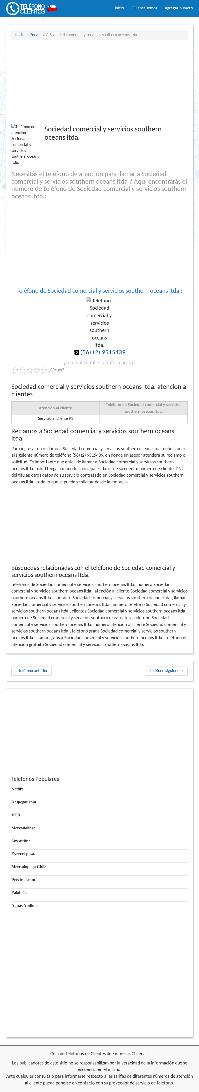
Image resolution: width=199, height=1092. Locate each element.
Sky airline (20, 841)
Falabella (19, 892)
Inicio (119, 8)
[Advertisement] (99, 81)
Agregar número (179, 8)
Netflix (17, 789)
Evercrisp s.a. (23, 853)
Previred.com (23, 879)
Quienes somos (144, 8)
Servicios (37, 35)
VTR (15, 815)
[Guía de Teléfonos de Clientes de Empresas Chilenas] (32, 6)
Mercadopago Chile (28, 866)
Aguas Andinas (24, 905)
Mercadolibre (23, 828)
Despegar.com (23, 802)
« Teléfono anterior (31, 671)
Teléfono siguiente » (167, 671)
